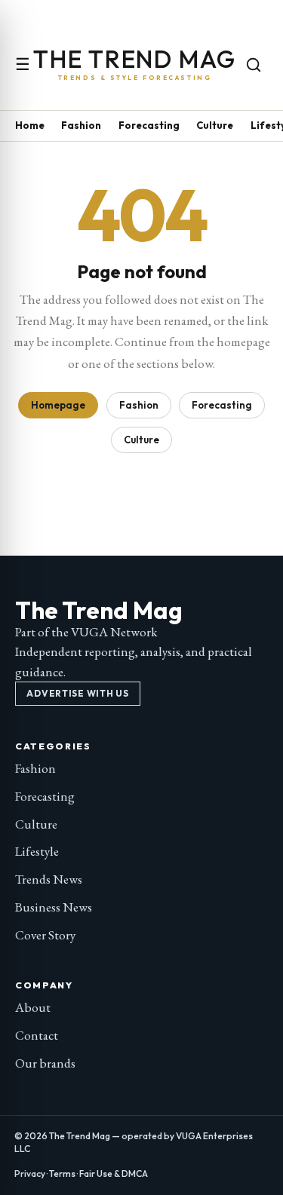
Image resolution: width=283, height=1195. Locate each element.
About (33, 1007)
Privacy (29, 1173)
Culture (214, 125)
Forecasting (149, 125)
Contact (36, 1035)
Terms (62, 1173)
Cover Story (45, 935)
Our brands (45, 1063)
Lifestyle (37, 851)
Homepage (58, 405)
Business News (53, 907)
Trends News (48, 879)
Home (30, 125)
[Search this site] (253, 65)
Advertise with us (77, 693)
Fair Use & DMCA (113, 1173)
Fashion (81, 125)
